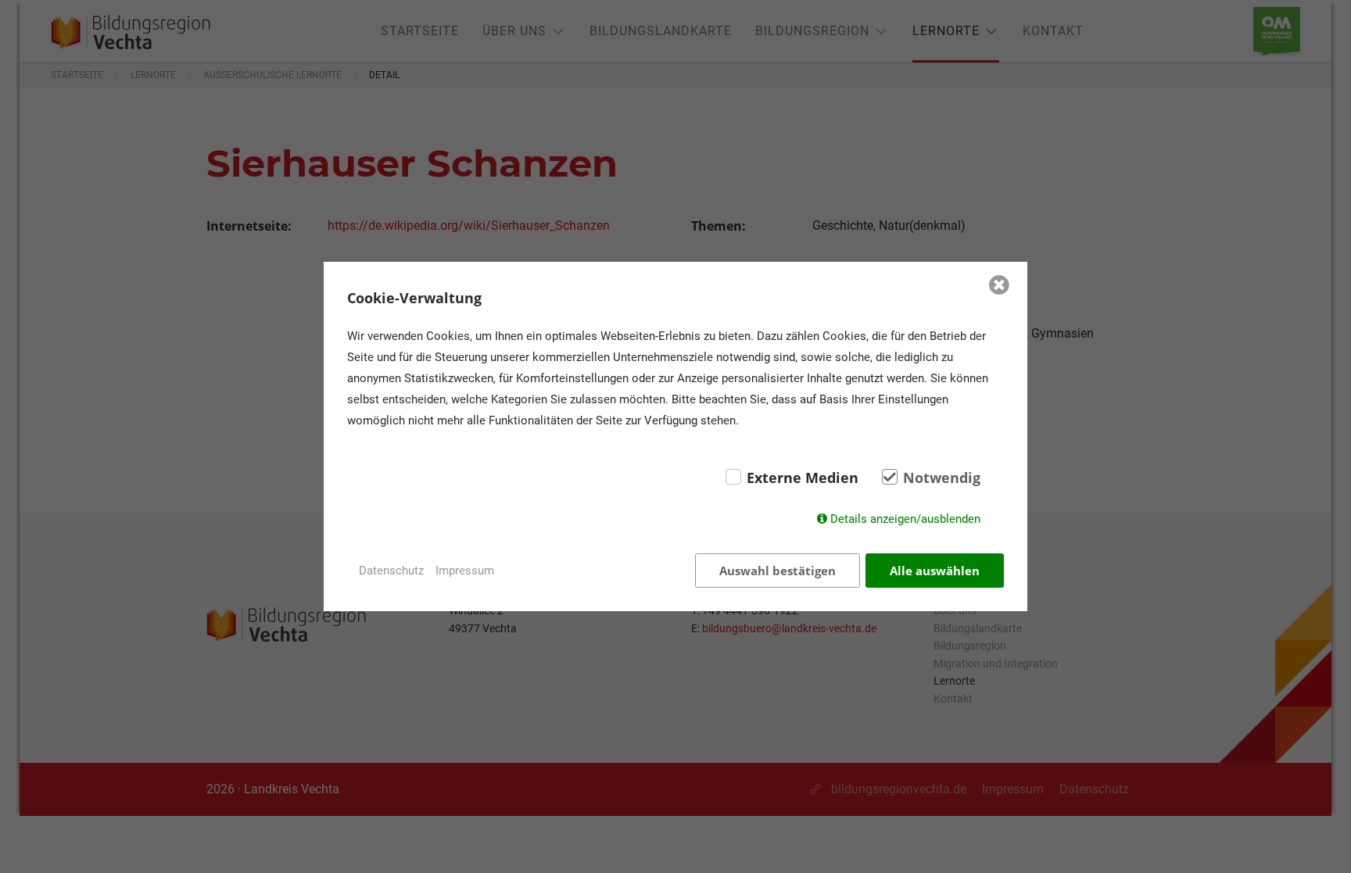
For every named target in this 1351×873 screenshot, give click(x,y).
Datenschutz (391, 571)
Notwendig (941, 477)
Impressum (464, 571)
